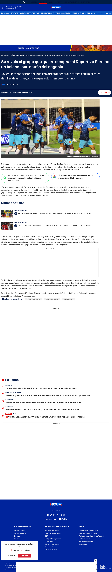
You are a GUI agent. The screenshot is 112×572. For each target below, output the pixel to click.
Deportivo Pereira (52, 299)
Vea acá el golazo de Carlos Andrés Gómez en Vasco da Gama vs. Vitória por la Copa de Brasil (47, 395)
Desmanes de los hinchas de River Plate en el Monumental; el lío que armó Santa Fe (43, 402)
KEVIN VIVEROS (46, 13)
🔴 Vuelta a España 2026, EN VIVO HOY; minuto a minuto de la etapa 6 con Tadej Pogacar (45, 417)
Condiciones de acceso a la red (88, 530)
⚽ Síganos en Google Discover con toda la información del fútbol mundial (75, 176)
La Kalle (16, 539)
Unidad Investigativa (55, 2)
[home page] (24, 2)
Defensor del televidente (52, 533)
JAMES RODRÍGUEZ (88, 13)
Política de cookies (85, 539)
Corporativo (83, 544)
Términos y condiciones (86, 541)
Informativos (85, 2)
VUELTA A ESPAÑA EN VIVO (29, 13)
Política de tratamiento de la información (91, 536)
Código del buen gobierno (53, 539)
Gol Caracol (43, 2)
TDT (46, 536)
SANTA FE (14, 13)
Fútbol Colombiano (17, 55)
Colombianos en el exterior (14, 392)
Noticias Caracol (19, 530)
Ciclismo (16, 414)
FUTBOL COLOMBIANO (62, 13)
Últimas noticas (32, 2)
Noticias (27, 550)
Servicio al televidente (52, 530)
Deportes (16, 550)
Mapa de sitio (49, 547)
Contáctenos (49, 541)
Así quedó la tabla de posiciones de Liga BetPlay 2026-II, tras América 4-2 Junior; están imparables (54, 225)
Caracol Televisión (20, 533)
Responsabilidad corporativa (88, 533)
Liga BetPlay (68, 299)
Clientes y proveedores (52, 544)
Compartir (106, 92)
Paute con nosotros (51, 549)
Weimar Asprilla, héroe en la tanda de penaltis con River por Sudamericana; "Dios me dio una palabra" (55, 213)
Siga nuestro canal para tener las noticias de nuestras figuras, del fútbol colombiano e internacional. (26, 177)
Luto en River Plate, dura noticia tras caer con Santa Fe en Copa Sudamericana (41, 388)
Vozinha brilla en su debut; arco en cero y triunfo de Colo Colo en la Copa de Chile (42, 409)
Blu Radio (17, 536)
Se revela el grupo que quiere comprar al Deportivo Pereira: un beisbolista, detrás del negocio (55, 55)
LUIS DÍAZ (76, 13)
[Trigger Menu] (3, 7)
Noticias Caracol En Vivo (71, 2)
